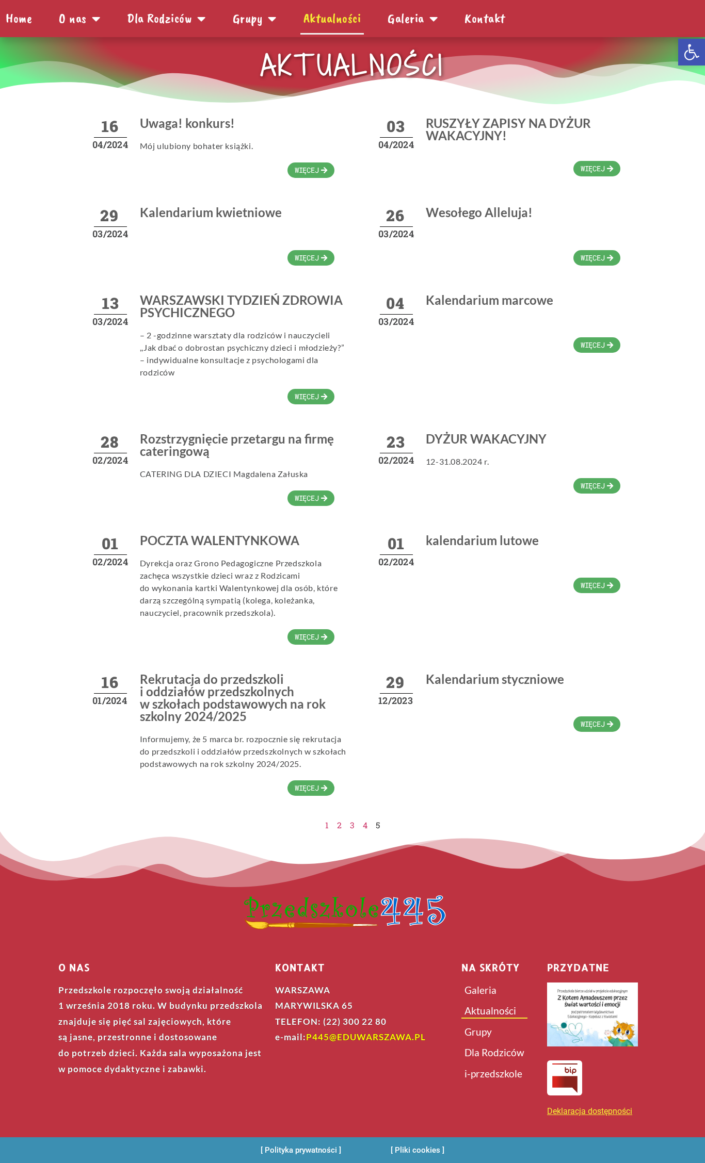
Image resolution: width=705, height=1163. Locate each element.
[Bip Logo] (564, 1077)
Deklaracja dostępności (589, 1111)
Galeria (406, 18)
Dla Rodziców (494, 1052)
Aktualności (332, 18)
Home (19, 18)
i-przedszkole (493, 1073)
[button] (691, 52)
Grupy (248, 18)
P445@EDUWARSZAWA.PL (366, 1036)
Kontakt (484, 18)
